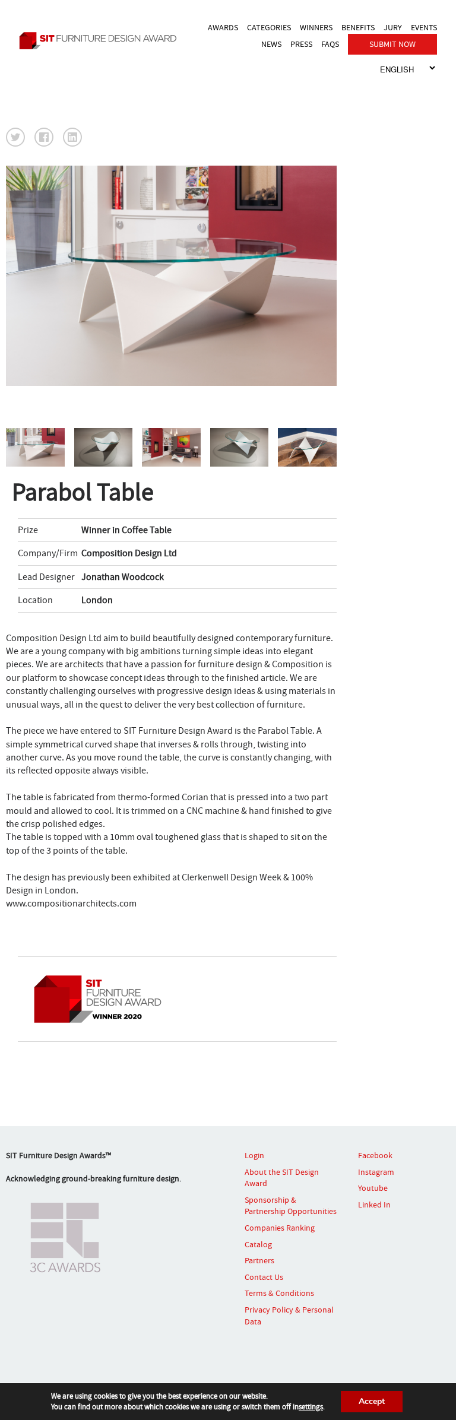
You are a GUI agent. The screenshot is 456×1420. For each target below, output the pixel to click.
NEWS (271, 44)
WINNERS (316, 27)
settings (311, 1407)
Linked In (374, 1204)
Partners (259, 1260)
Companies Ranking (280, 1227)
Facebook (375, 1155)
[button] (15, 137)
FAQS (330, 44)
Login (254, 1155)
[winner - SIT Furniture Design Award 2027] (101, 41)
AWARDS (223, 27)
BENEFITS (358, 27)
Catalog (258, 1244)
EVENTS (424, 27)
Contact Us (264, 1277)
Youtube (373, 1188)
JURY (393, 27)
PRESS (301, 44)
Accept (372, 1401)
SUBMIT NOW (392, 44)
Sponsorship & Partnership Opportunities (291, 1205)
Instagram (376, 1172)
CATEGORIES (269, 27)
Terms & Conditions (279, 1293)
